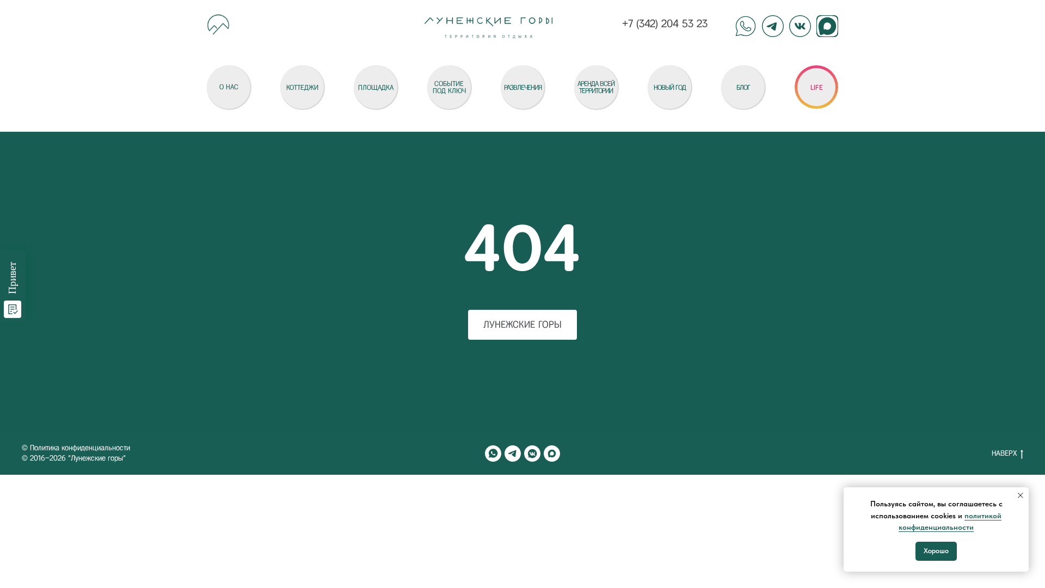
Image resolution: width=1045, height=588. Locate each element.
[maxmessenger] (552, 453)
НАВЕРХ (1004, 453)
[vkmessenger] (532, 453)
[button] (816, 87)
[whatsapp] (493, 453)
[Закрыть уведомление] (1020, 495)
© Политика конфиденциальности (76, 448)
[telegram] (513, 453)
